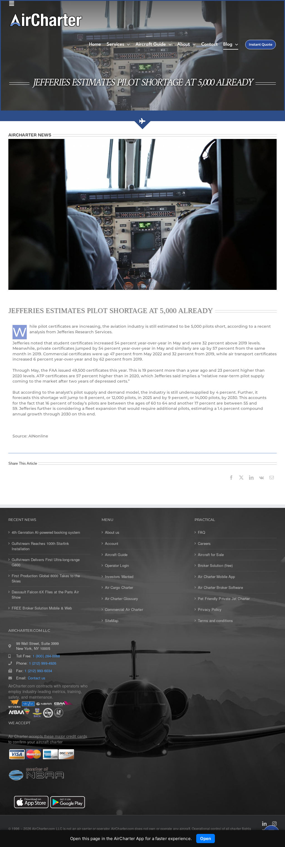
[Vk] (261, 483)
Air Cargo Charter (119, 587)
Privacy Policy (210, 609)
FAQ (201, 532)
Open (205, 838)
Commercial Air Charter (124, 609)
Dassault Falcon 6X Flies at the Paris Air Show (45, 594)
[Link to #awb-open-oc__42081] (141, 3)
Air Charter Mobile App (216, 576)
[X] (241, 483)
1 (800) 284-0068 (46, 655)
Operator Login (117, 565)
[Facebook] (231, 483)
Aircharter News (29, 135)
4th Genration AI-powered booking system (46, 532)
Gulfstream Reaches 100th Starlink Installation (40, 546)
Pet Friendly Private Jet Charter (224, 598)
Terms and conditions (215, 620)
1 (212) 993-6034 (38, 670)
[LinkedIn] (251, 483)
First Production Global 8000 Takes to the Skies (46, 578)
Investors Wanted (119, 576)
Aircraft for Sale (211, 554)
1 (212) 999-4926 (42, 663)
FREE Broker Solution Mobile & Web (42, 608)
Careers (204, 543)
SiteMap (112, 620)
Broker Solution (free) (215, 565)
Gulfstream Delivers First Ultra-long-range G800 (46, 562)
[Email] (272, 483)
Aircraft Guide (116, 554)
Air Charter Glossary (121, 598)
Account (112, 543)
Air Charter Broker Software (220, 587)
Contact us (37, 677)
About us (112, 532)
